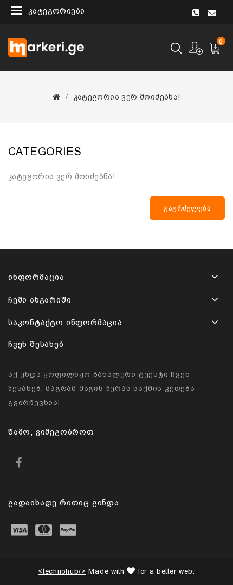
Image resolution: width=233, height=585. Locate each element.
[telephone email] (208, 10)
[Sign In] (196, 47)
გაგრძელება (187, 208)
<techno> (62, 571)
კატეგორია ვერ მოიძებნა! (127, 97)
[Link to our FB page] (19, 462)
